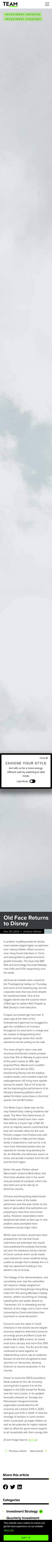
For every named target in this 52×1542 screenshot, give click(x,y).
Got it (26, 1538)
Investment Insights (22, 14)
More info (9, 1530)
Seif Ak (33, 1440)
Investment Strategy (23, 19)
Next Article (36, 1451)
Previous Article (18, 1451)
